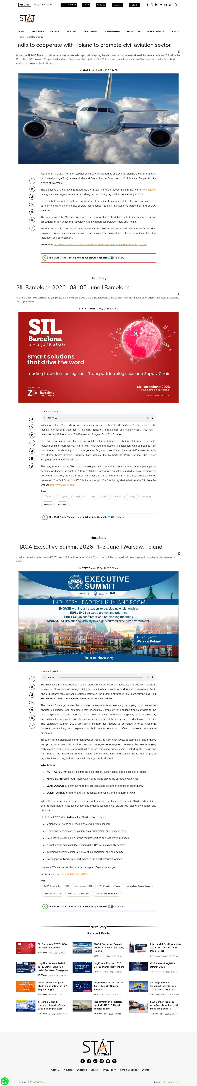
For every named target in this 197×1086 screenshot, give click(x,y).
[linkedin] (156, 4)
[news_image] (25, 947)
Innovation (48, 504)
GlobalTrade (117, 497)
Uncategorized (34, 37)
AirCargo (132, 497)
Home (21, 31)
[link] (32, 228)
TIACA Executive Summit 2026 (56, 886)
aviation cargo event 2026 (78, 893)
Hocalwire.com (172, 1082)
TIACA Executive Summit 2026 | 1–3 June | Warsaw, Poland (89, 546)
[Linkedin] (32, 204)
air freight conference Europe (138, 886)
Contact (94, 1069)
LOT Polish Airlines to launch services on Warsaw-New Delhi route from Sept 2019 (100, 244)
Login (134, 4)
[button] (98, 51)
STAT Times (42, 952)
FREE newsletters (69, 5)
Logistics (64, 497)
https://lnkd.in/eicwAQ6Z (74, 874)
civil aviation (149, 189)
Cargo (92, 497)
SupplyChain (79, 497)
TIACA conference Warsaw (110, 886)
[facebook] (147, 4)
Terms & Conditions (129, 1069)
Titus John (98, 1014)
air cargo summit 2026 (84, 886)
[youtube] (160, 4)
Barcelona (62, 504)
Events (86, 5)
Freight (104, 497)
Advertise (69, 1069)
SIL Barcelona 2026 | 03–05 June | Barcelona (73, 287)
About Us (55, 1069)
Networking (146, 497)
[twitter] (152, 4)
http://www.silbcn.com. (62, 484)
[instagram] (165, 4)
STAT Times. (40, 1082)
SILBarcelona (49, 497)
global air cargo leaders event (107, 893)
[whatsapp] (32, 197)
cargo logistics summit (53, 893)
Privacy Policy (109, 1069)
